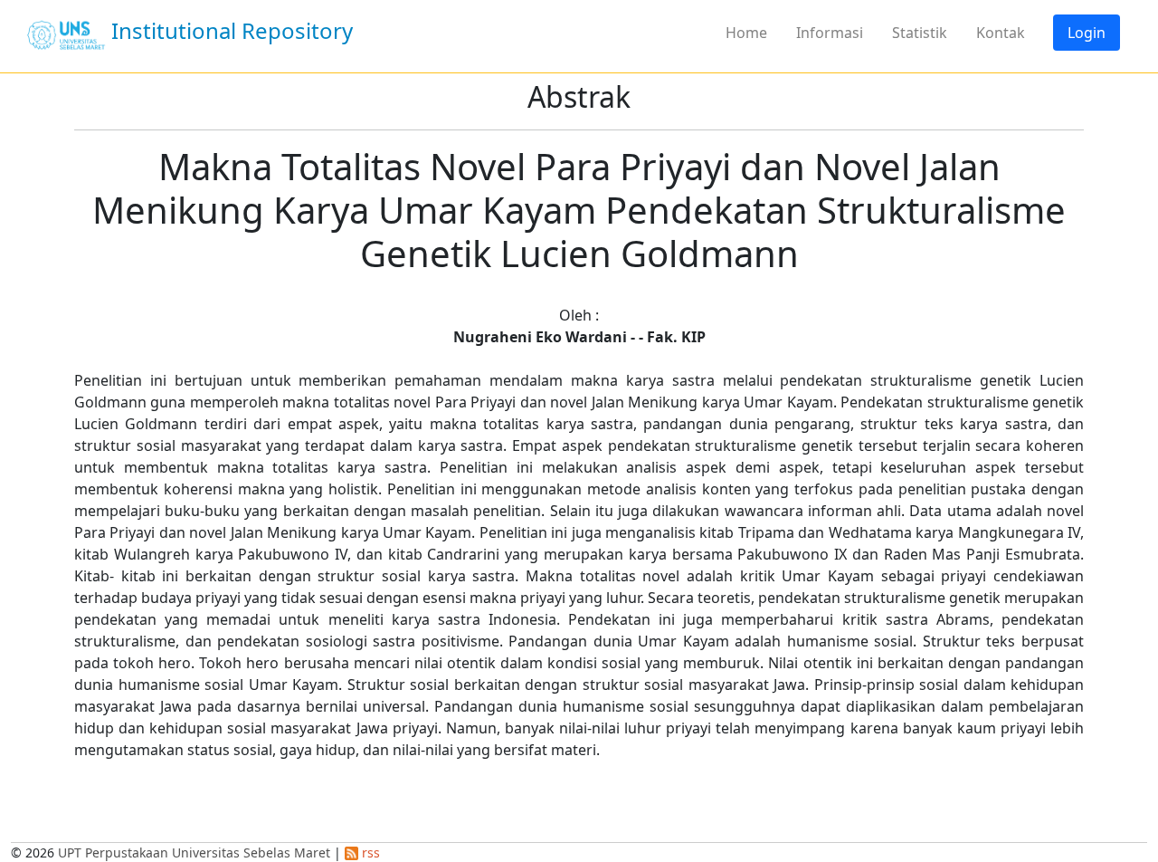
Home (746, 33)
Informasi (829, 33)
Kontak (1000, 33)
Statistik (919, 33)
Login (1087, 33)
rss (369, 852)
